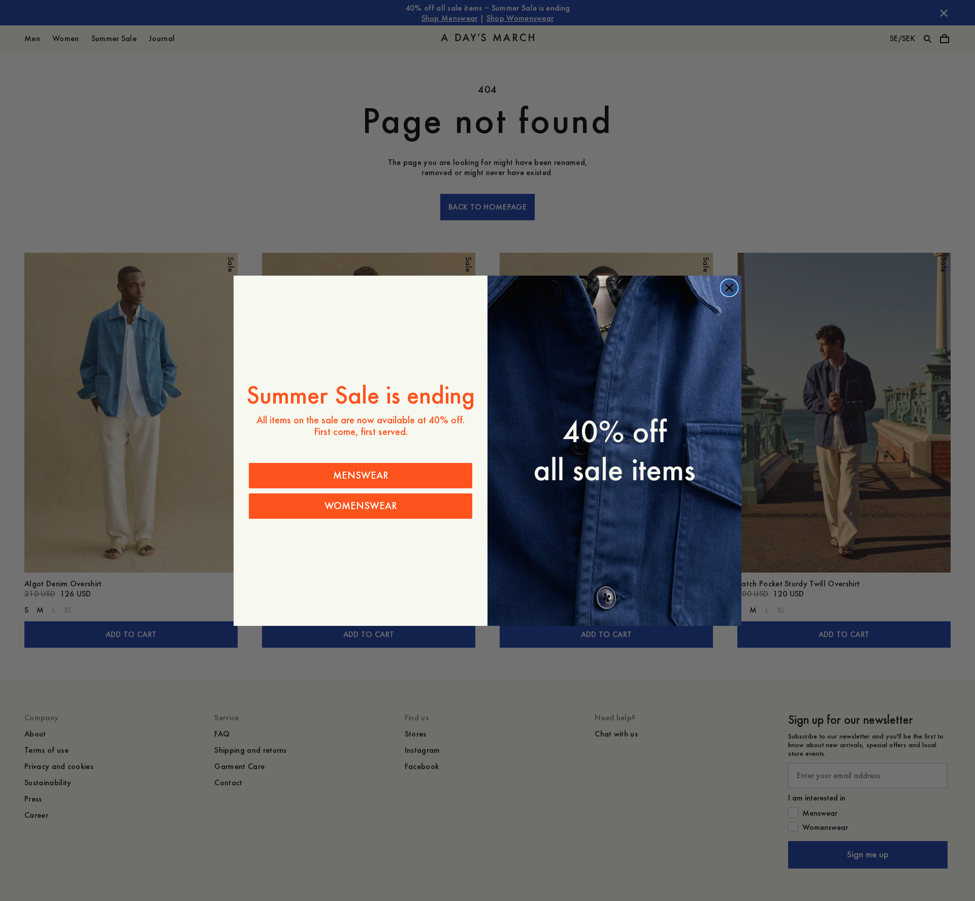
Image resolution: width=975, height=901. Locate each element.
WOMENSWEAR (360, 506)
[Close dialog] (729, 288)
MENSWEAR (360, 475)
